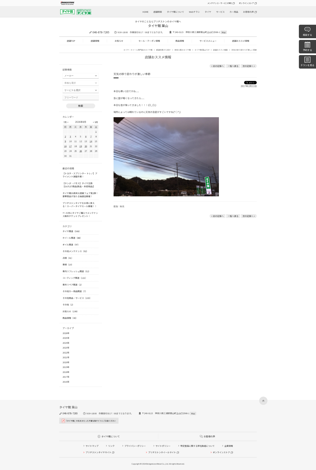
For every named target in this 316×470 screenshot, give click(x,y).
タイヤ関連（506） (72, 231)
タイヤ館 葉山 (158, 25)
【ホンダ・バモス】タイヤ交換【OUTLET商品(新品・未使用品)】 (79, 185)
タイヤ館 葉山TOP (202, 49)
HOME (145, 11)
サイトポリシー (163, 445)
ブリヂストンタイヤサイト (98, 452)
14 (91, 141)
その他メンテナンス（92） (75, 251)
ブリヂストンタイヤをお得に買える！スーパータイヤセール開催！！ (80, 204)
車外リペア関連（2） (73, 284)
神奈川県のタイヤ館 (182, 49)
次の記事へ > (249, 66)
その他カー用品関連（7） (75, 291)
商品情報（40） (70, 317)
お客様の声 (248, 11)
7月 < (65, 122)
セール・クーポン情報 (149, 40)
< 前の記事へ (217, 66)
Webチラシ (194, 11)
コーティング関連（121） (75, 277)
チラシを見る (307, 65)
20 (86, 146)
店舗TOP (71, 40)
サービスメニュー (208, 40)
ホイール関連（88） (72, 237)
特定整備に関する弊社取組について (197, 445)
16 (65, 146)
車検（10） (68, 264)
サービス (220, 11)
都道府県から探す (163, 49)
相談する (307, 34)
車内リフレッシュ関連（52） (77, 271)
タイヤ (208, 11)
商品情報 (179, 40)
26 (80, 150)
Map (223, 32)
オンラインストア (246, 3)
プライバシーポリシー (135, 445)
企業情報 (228, 445)
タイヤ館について (175, 11)
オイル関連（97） (71, 244)
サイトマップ (92, 445)
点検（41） (68, 257)
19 (80, 146)
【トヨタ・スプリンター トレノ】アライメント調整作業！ (80, 175)
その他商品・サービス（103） (77, 298)
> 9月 (95, 122)
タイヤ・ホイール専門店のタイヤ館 (137, 49)
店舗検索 (157, 11)
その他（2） (68, 304)
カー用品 (234, 11)
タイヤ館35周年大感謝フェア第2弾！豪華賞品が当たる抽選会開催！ (80, 195)
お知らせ (119, 40)
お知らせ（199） (71, 311)
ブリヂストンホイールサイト (162, 452)
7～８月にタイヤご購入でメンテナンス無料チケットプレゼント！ (80, 214)
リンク (111, 445)
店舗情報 (95, 40)
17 (70, 146)
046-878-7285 (100, 32)
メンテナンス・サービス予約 (219, 3)
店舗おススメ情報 (240, 40)
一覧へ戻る (233, 66)
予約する (307, 50)
